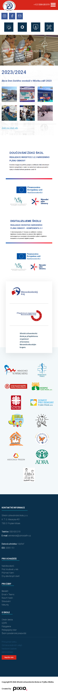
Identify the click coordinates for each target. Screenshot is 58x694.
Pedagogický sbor (9, 630)
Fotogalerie (20, 51)
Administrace (7, 652)
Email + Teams (8, 594)
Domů (12, 49)
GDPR (4, 623)
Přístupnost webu (9, 642)
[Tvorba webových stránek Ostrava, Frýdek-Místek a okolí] (19, 689)
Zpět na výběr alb (10, 128)
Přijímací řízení (8, 573)
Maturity (5, 605)
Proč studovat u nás (10, 569)
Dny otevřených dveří (11, 576)
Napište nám (9, 657)
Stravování (6, 601)
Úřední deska (7, 620)
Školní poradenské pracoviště (14, 633)
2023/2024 (38, 51)
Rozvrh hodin (7, 598)
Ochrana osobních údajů (12, 645)
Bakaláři (5, 591)
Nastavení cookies (9, 649)
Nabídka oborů (8, 566)
